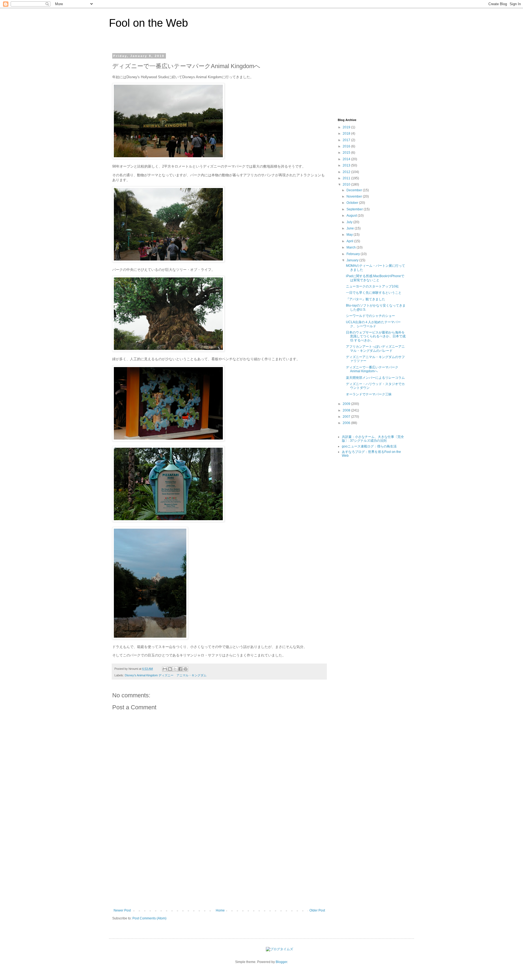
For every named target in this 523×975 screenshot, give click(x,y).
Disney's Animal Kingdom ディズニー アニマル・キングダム (165, 675)
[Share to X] (175, 669)
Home (220, 910)
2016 (347, 146)
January (352, 260)
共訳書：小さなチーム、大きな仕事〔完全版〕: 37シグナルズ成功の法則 (373, 439)
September (355, 209)
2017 (347, 140)
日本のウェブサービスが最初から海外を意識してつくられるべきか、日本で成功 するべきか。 (376, 336)
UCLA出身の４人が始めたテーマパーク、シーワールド (373, 324)
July (349, 222)
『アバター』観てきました (365, 299)
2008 (347, 410)
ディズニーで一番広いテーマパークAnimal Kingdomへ (372, 369)
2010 (347, 184)
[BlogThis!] (170, 669)
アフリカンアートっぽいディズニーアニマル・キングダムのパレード (375, 348)
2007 (347, 417)
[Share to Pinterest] (185, 669)
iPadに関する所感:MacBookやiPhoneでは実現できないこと (375, 278)
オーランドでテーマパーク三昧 (369, 394)
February (353, 254)
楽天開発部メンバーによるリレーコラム (375, 378)
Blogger (281, 962)
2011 (347, 178)
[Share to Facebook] (180, 669)
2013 (347, 165)
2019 (347, 127)
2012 (347, 172)
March (351, 247)
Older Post (317, 910)
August (352, 215)
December (354, 190)
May (350, 235)
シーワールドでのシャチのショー (370, 316)
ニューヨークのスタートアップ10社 (372, 286)
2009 (347, 404)
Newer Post (122, 910)
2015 (347, 153)
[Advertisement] (219, 868)
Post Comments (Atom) (149, 918)
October (352, 203)
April (350, 241)
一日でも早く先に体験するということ (374, 293)
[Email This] (165, 669)
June (350, 228)
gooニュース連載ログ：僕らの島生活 (369, 446)
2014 (347, 159)
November (354, 196)
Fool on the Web (148, 23)
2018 (347, 133)
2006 (347, 423)
